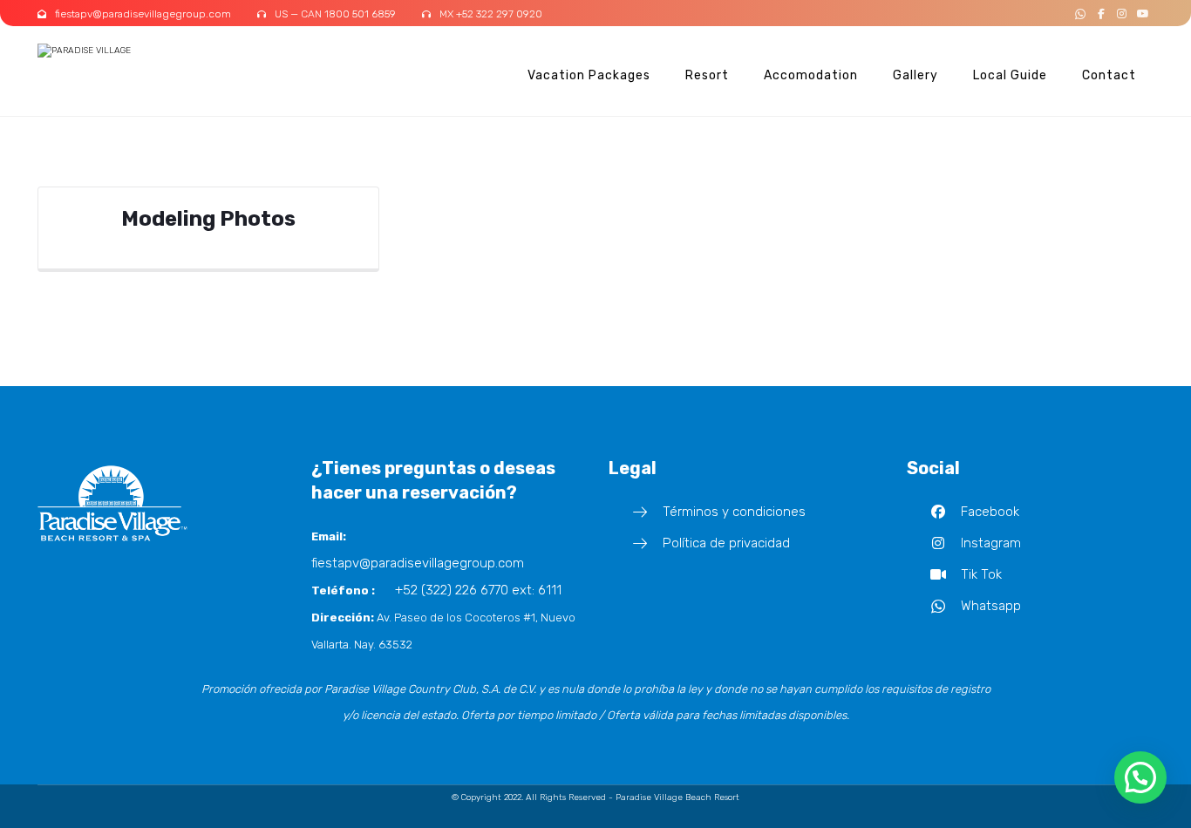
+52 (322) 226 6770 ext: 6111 (478, 590)
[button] (1080, 13)
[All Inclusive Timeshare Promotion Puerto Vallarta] (102, 51)
